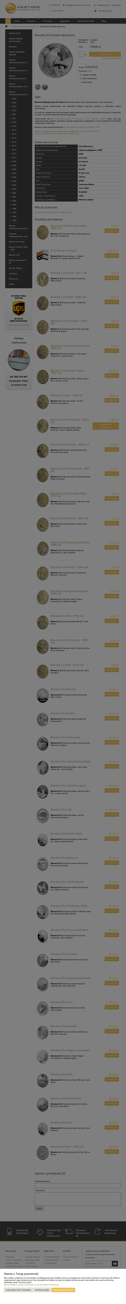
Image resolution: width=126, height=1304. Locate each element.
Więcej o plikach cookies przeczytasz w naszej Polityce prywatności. (31, 1284)
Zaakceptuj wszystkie (63, 1290)
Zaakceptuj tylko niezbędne (18, 1290)
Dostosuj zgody (42, 1290)
